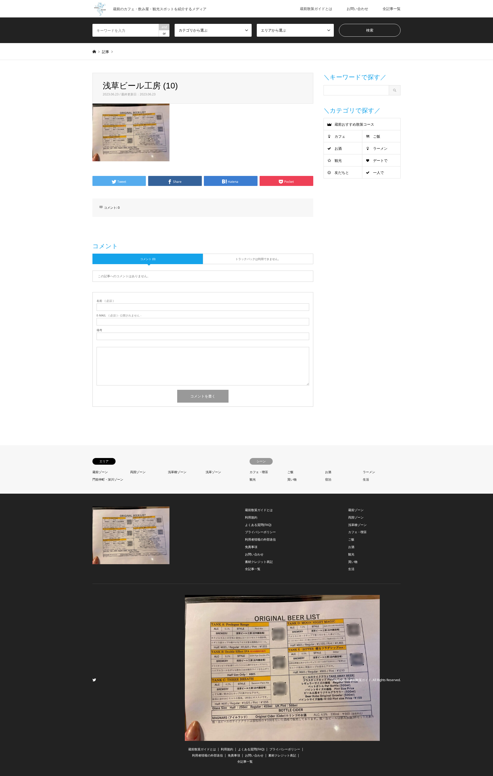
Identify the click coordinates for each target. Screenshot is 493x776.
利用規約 (251, 517)
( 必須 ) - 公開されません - (119, 315)
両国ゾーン (138, 472)
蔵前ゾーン (100, 472)
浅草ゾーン (213, 472)
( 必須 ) (105, 300)
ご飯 (376, 136)
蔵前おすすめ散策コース (354, 124)
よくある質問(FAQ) (258, 525)
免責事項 (251, 547)
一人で (378, 172)
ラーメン (380, 148)
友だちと (342, 172)
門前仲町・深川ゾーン (107, 479)
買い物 (292, 479)
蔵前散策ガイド (360, 680)
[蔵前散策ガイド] (282, 737)
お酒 (338, 148)
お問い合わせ (357, 8)
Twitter (94, 680)
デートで (380, 160)
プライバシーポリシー (260, 532)
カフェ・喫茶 (259, 472)
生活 (366, 479)
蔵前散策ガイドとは (316, 8)
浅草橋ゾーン (177, 472)
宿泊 (328, 479)
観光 (338, 160)
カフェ (340, 136)
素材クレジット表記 (259, 562)
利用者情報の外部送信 (260, 539)
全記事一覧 (392, 8)
